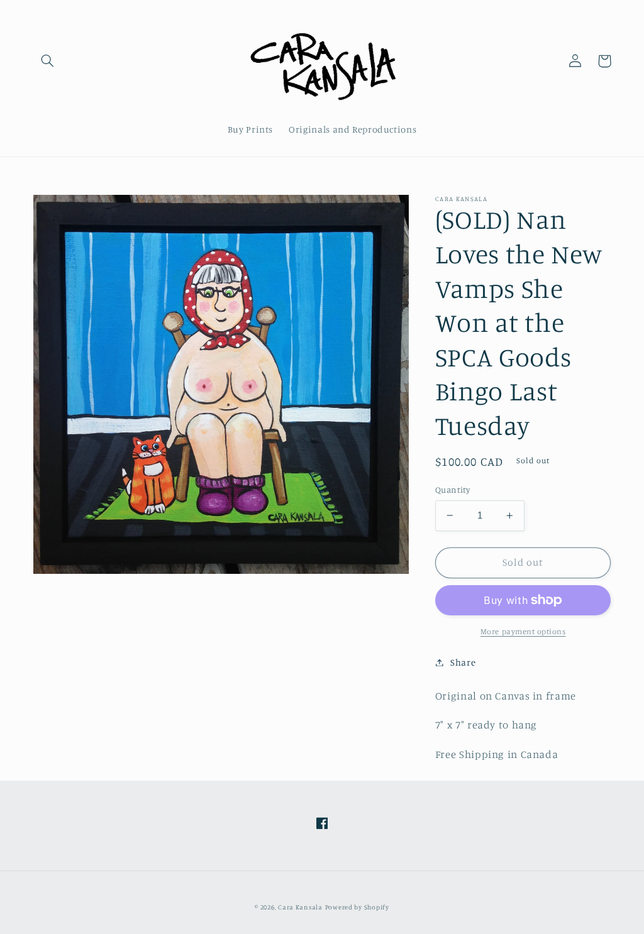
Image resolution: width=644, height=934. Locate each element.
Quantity (452, 490)
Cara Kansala (300, 907)
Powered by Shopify (357, 907)
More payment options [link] (523, 631)
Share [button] (462, 662)
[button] (47, 61)
